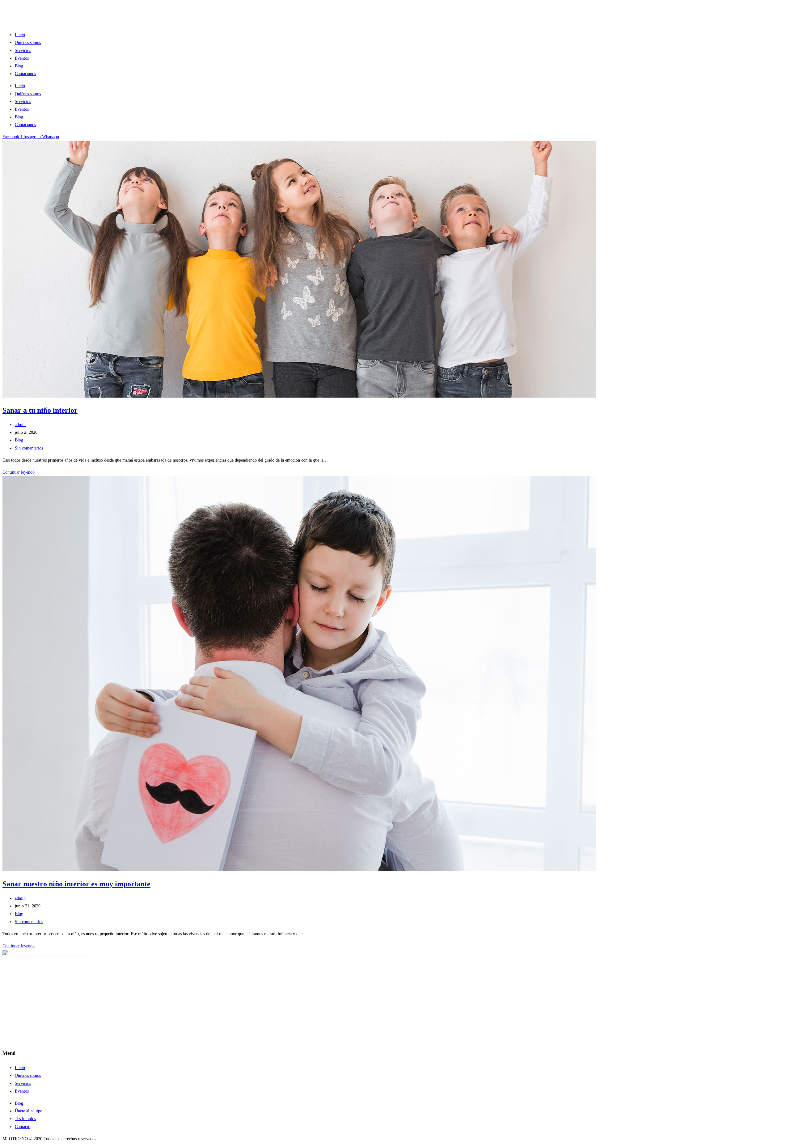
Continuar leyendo (18, 472)
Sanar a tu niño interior (40, 410)
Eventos (22, 58)
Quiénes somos (28, 42)
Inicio (20, 34)
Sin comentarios (29, 448)
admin (20, 424)
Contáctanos (25, 73)
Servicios (23, 50)
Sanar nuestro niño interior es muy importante (76, 884)
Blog (19, 66)
